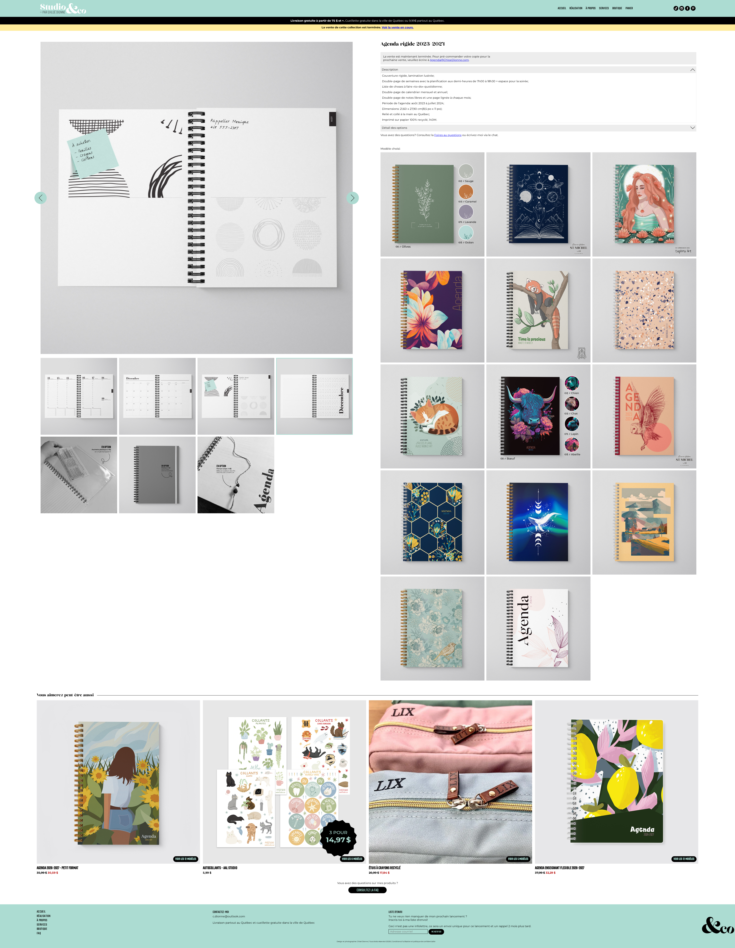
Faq (39, 933)
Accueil (562, 8)
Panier (629, 8)
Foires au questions (447, 135)
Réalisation (575, 8)
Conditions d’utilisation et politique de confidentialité (413, 941)
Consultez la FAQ (367, 890)
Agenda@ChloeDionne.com (449, 60)
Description (390, 69)
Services (604, 8)
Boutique (617, 8)
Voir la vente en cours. (398, 27)
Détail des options (394, 128)
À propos (591, 8)
